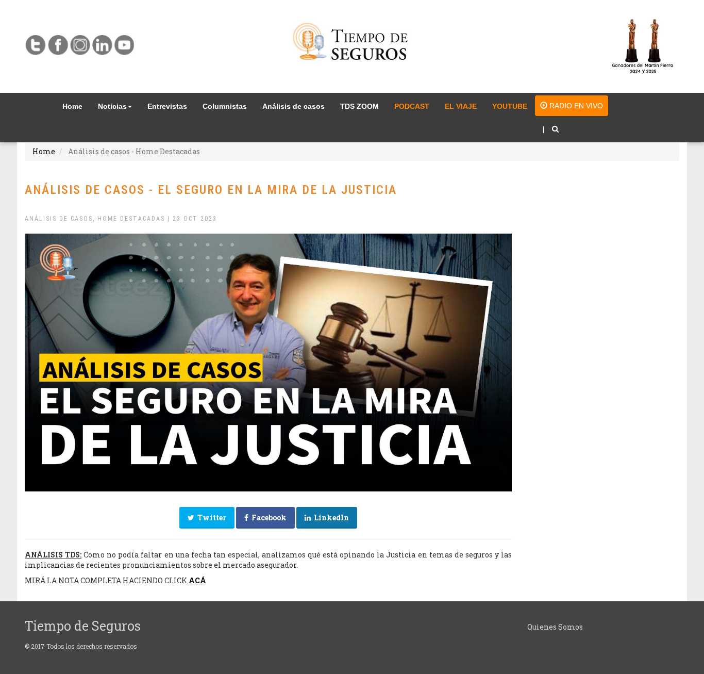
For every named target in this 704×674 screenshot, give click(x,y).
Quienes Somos (555, 627)
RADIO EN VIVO (575, 106)
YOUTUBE (509, 106)
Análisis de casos (293, 106)
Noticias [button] (112, 106)
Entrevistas (167, 106)
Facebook (267, 517)
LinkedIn (330, 517)
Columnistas (225, 106)
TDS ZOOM (359, 106)
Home (76, 106)
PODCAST (411, 106)
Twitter (210, 517)
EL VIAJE (461, 106)
